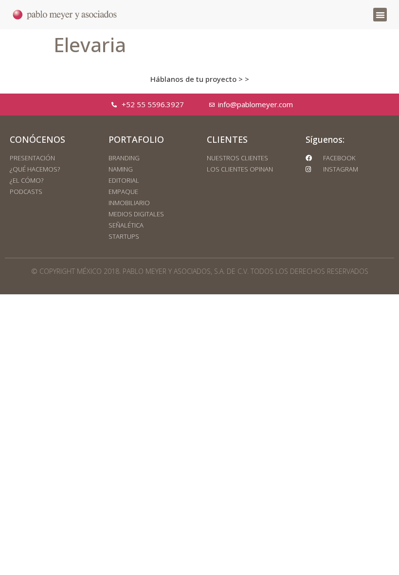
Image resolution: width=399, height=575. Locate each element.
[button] (380, 15)
